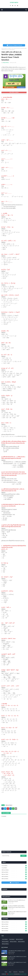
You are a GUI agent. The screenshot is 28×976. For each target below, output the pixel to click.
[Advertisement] (14, 26)
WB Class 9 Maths (14, 878)
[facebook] (10, 5)
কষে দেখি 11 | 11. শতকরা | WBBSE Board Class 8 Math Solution (17, 963)
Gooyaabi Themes (23, 974)
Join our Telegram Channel (15, 45)
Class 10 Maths (14, 865)
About (10, 971)
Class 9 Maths (14, 867)
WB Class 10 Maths (14, 870)
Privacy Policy (21, 971)
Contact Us (15, 971)
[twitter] (12, 5)
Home (2, 48)
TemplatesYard (11, 974)
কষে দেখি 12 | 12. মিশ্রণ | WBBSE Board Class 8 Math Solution (17, 912)
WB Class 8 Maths (14, 876)
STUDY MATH (14, 2)
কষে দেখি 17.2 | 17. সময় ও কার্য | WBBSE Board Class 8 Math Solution (16, 900)
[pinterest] (17, 5)
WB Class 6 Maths (14, 872)
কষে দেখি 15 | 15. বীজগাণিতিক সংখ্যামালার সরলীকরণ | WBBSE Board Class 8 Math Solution (16, 906)
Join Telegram (15, 882)
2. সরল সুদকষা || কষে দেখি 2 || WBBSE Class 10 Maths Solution (16, 951)
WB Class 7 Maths (8, 48)
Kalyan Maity (6, 62)
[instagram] (15, 5)
